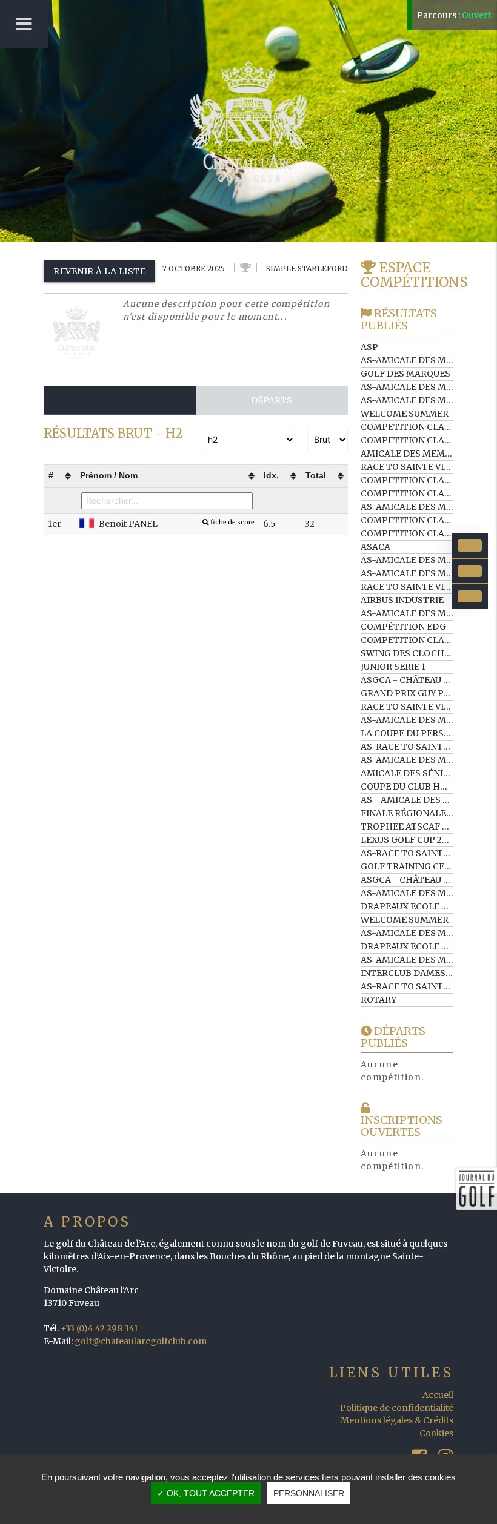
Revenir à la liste (99, 271)
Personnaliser (308, 1493)
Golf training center (415, 866)
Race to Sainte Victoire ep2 (428, 586)
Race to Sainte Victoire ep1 (428, 706)
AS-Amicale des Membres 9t (428, 400)
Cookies (436, 1433)
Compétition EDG (403, 626)
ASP (369, 346)
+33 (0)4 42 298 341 (99, 1328)
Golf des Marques (405, 373)
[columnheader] (59, 475)
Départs (271, 400)
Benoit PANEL (177, 523)
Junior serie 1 (393, 666)
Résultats (120, 400)
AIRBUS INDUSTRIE (402, 600)
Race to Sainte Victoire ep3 (428, 466)
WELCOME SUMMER (405, 413)
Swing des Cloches (408, 653)
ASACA (375, 546)
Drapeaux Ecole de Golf (420, 906)
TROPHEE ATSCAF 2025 (411, 826)
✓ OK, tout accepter (206, 1493)
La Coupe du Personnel (418, 733)
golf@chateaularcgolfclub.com (141, 1341)
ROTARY (378, 999)
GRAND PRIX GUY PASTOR (417, 693)
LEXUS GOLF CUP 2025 (409, 839)
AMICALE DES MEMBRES (414, 453)
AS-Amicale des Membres (422, 506)
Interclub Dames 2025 (414, 973)
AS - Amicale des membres (424, 799)
